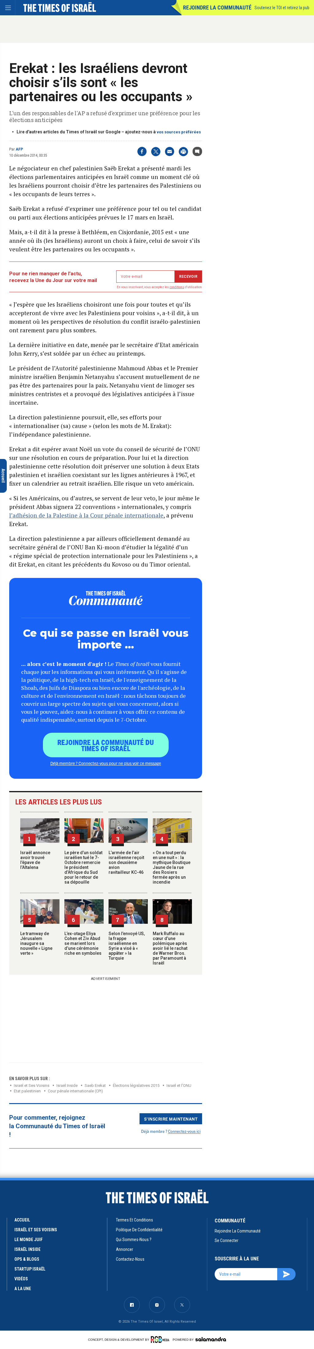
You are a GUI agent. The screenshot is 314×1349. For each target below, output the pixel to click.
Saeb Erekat (95, 1085)
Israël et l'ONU (179, 1085)
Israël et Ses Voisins (31, 1085)
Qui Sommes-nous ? (133, 1239)
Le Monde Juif (28, 1239)
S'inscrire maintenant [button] (171, 1119)
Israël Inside (67, 1085)
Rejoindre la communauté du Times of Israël (105, 745)
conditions (177, 287)
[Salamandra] (210, 1339)
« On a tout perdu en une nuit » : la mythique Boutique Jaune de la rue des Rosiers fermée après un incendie (171, 867)
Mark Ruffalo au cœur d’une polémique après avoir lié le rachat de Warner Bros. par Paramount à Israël (170, 948)
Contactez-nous (130, 1259)
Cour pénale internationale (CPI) (75, 1091)
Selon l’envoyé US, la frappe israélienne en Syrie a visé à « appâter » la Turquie (127, 946)
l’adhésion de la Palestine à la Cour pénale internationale (86, 515)
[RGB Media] (161, 1339)
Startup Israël (29, 1269)
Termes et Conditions (134, 1219)
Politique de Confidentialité (139, 1229)
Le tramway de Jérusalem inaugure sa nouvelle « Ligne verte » (36, 943)
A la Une (22, 1288)
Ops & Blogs (26, 1259)
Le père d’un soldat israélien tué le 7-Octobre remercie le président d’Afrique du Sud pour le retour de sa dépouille (83, 867)
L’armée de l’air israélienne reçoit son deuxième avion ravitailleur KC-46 (126, 862)
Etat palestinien (27, 1091)
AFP (19, 149)
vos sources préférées (179, 132)
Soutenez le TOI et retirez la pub (282, 7)
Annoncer (124, 1249)
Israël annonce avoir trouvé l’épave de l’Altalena (35, 860)
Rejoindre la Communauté (217, 7)
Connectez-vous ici (184, 1131)
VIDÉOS (21, 1278)
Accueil (22, 1219)
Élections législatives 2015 (136, 1085)
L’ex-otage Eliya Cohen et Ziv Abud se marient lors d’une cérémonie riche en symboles (82, 943)
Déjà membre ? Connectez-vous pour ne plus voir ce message (105, 763)
